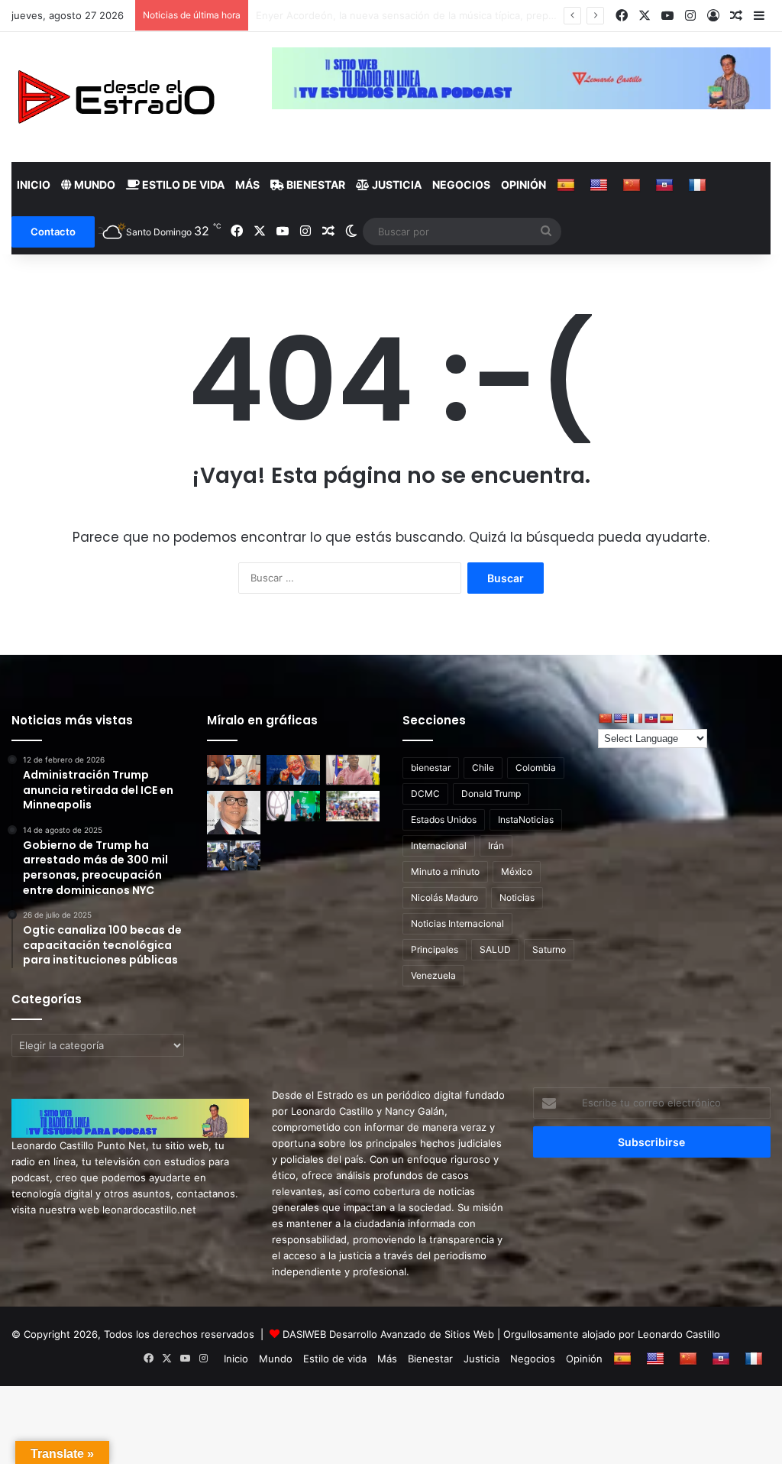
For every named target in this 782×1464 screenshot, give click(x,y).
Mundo (93, 184)
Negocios (461, 184)
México (516, 871)
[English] (600, 185)
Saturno (549, 949)
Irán (496, 845)
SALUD (495, 949)
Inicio (33, 184)
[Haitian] (666, 185)
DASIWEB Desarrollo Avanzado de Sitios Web (388, 1334)
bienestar (431, 767)
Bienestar (314, 184)
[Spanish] (567, 185)
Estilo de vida (182, 184)
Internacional (439, 845)
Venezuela (433, 975)
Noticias (517, 897)
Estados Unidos (444, 819)
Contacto (53, 231)
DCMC (425, 793)
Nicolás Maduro (444, 897)
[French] (699, 185)
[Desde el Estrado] (115, 97)
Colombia (535, 767)
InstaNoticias (526, 819)
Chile (483, 767)
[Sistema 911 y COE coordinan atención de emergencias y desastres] (233, 855)
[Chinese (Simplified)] (633, 185)
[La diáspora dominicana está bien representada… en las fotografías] (233, 812)
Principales (434, 949)
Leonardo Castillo (679, 1334)
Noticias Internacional (457, 923)
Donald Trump (491, 793)
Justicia (396, 184)
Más (247, 184)
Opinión (523, 184)
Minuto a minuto (445, 871)
